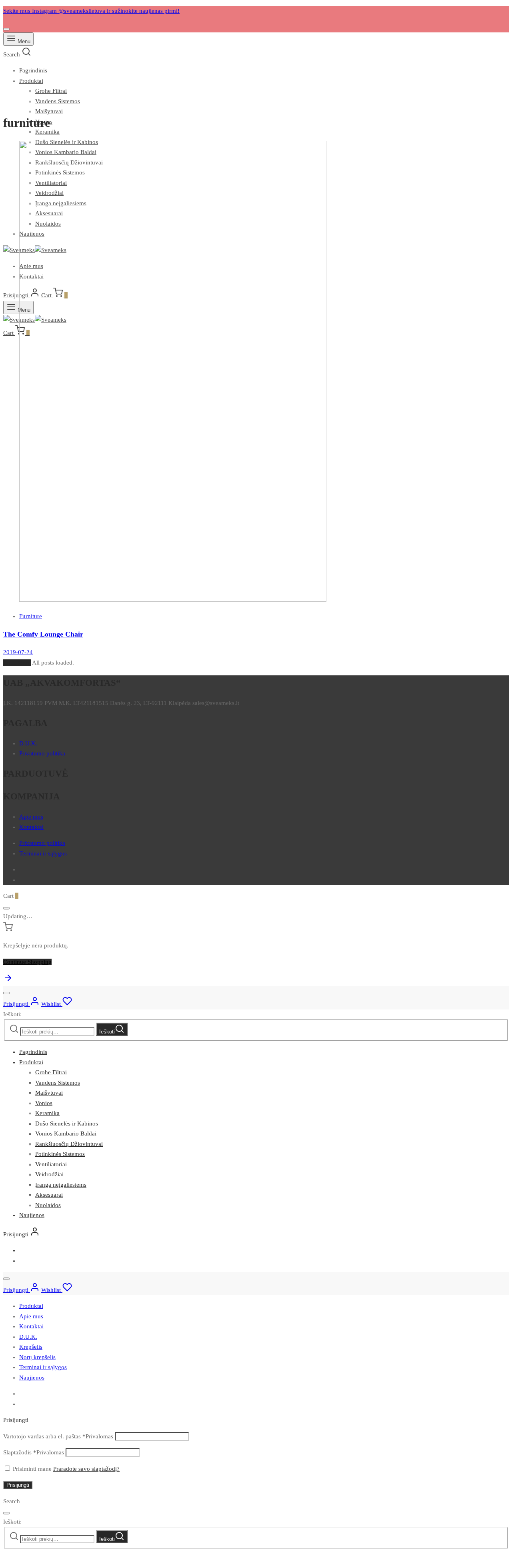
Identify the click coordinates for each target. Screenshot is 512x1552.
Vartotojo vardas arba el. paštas (58, 1436)
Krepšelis (30, 1347)
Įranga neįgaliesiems (60, 1185)
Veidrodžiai (49, 1174)
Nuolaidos (48, 1205)
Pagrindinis (33, 70)
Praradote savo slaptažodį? (86, 1469)
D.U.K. (28, 743)
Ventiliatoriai (51, 1164)
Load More (17, 662)
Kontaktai (31, 827)
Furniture (30, 616)
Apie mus (31, 816)
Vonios (43, 1103)
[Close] (6, 29)
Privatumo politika (42, 753)
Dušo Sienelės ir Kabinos (66, 1123)
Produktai (31, 81)
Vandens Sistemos (57, 101)
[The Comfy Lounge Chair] (172, 600)
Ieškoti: (12, 1014)
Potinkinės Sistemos (60, 1154)
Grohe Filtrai (51, 91)
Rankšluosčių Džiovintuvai (69, 1144)
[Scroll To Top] (8, 980)
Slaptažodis (33, 1452)
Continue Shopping (27, 962)
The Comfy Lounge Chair (43, 634)
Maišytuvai (49, 111)
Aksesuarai (49, 1195)
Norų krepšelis (37, 1357)
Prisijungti (17, 1485)
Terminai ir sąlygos (43, 853)
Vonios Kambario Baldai (65, 1133)
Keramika (47, 1113)
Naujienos (31, 1215)
